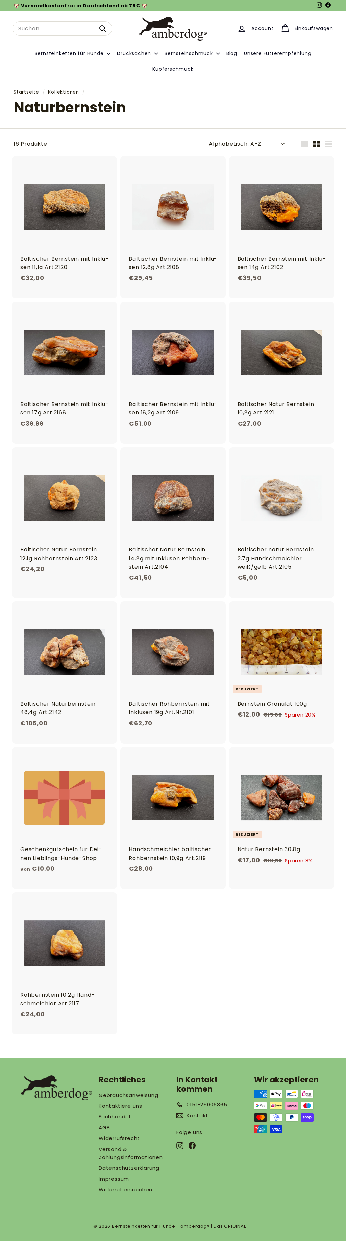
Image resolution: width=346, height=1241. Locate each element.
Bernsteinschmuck (190, 53)
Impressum (114, 1178)
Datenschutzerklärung (129, 1167)
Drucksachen (135, 53)
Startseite (26, 92)
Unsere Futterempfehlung (277, 53)
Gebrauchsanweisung (128, 1095)
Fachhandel (114, 1116)
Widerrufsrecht (119, 1138)
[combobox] (62, 28)
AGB (104, 1127)
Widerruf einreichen (125, 1189)
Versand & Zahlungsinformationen (131, 1153)
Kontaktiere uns (120, 1105)
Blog (231, 53)
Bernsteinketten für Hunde (70, 53)
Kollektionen (63, 92)
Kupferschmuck (172, 68)
